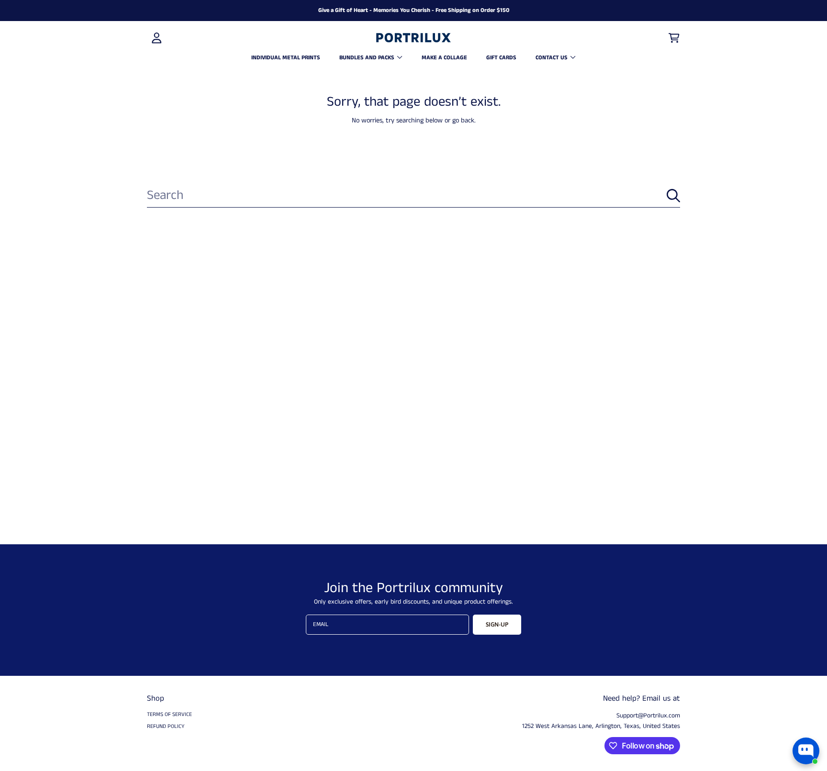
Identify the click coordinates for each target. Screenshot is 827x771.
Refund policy (165, 726)
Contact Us (552, 58)
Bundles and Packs (367, 58)
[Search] (673, 195)
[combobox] (413, 196)
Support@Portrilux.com (648, 715)
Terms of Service (169, 714)
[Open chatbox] (806, 751)
